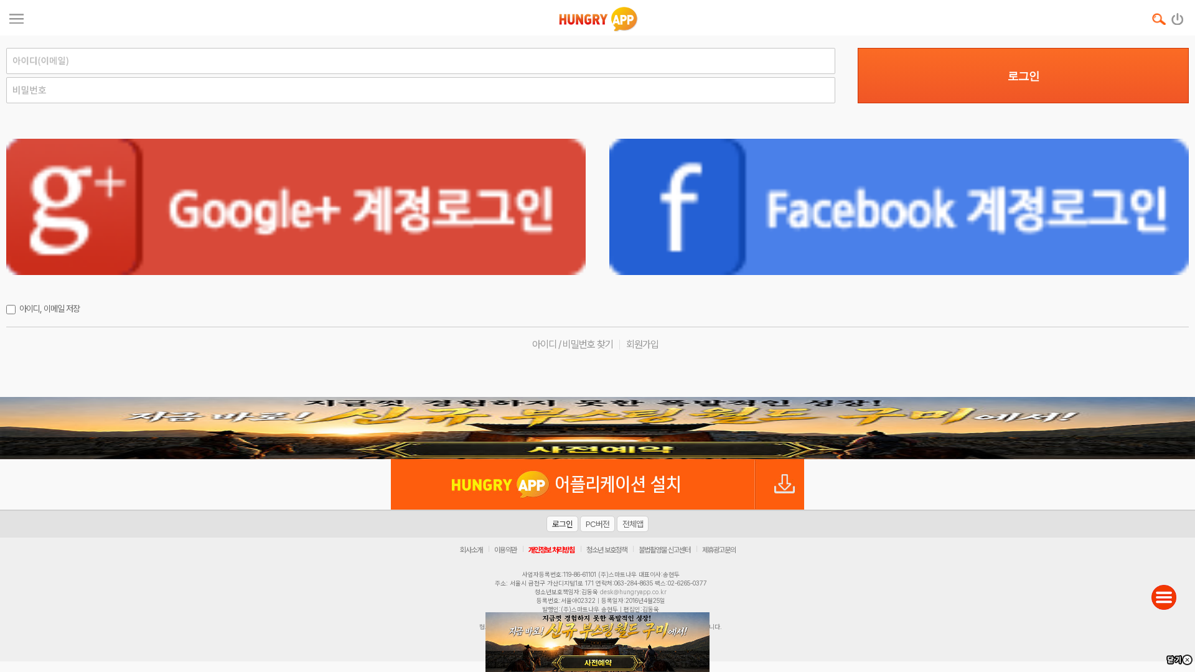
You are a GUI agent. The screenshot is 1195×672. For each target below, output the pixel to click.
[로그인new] (1178, 16)
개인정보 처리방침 (551, 550)
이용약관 (505, 550)
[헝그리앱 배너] (597, 428)
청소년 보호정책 (606, 550)
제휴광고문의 (719, 550)
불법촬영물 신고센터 (664, 550)
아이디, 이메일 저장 (49, 309)
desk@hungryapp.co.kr (633, 591)
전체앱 (632, 524)
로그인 (1023, 76)
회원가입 (642, 344)
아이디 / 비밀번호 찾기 (572, 344)
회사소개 (471, 550)
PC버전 (597, 524)
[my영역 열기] (16, 17)
